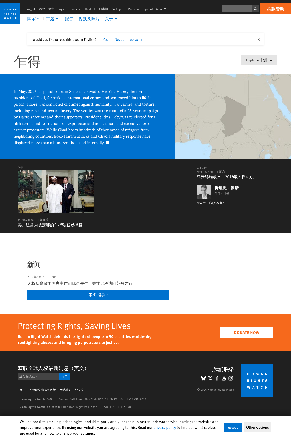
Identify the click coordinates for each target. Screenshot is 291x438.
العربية (31, 9)
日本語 (103, 9)
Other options (257, 427)
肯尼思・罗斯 (227, 188)
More (162, 9)
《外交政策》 (216, 202)
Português (118, 9)
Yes (105, 39)
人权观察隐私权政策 (42, 390)
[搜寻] (255, 8)
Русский (133, 9)
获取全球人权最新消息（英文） (53, 367)
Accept (233, 427)
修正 (22, 390)
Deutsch (90, 9)
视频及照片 (89, 19)
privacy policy (164, 427)
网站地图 (65, 390)
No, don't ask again (129, 39)
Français (76, 9)
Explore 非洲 (257, 60)
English (62, 9)
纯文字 (79, 390)
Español (147, 9)
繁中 (51, 9)
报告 (69, 19)
